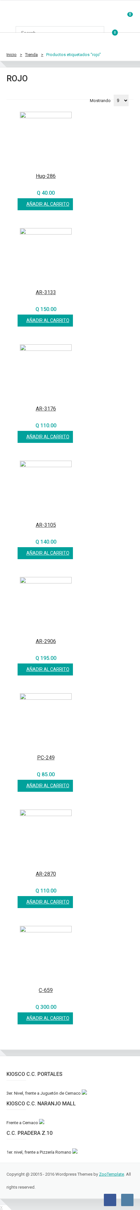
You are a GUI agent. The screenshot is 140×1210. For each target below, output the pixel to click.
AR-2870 (46, 874)
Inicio (12, 54)
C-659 (46, 990)
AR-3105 (46, 525)
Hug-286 (46, 176)
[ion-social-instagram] (127, 1200)
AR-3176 (46, 409)
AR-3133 (46, 292)
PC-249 (46, 758)
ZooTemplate (111, 1174)
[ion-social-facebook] (110, 1200)
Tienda (31, 54)
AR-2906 (46, 641)
